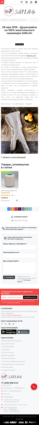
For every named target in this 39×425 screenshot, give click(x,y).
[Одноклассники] (12, 209)
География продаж (8, 370)
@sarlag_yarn (31, 55)
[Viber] (23, 209)
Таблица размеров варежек (11, 341)
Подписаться (30, 297)
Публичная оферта (8, 358)
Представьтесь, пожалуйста (15, 244)
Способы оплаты (7, 352)
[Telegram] (30, 209)
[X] (19, 209)
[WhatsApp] (26, 209)
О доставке (5, 350)
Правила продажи (8, 355)
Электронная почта (11, 252)
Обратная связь (7, 367)
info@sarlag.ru (9, 397)
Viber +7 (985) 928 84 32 (12, 391)
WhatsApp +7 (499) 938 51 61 (14, 388)
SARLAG (7, 394)
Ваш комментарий (11, 261)
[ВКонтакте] (9, 209)
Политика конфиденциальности (13, 361)
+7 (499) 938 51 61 (9, 383)
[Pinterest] (16, 209)
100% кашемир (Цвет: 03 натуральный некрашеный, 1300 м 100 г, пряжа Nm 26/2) (9, 192)
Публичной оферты (13, 302)
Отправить (9, 277)
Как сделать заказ (7, 344)
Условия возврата (7, 347)
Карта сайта (19, 419)
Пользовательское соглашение (12, 364)
